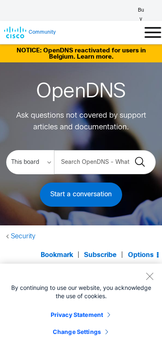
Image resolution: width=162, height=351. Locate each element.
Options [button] (141, 255)
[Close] (149, 276)
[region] (81, 307)
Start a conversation (81, 194)
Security (23, 236)
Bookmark (57, 255)
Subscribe (100, 255)
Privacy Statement (77, 314)
